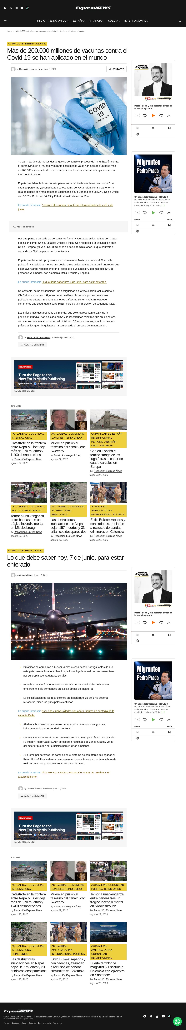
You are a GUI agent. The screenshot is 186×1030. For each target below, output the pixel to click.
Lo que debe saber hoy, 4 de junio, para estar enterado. (74, 282)
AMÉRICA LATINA (101, 510)
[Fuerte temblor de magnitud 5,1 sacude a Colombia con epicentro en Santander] (108, 932)
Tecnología (57, 1023)
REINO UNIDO (73, 437)
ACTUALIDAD (16, 43)
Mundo (6, 1023)
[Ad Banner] (68, 374)
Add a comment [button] (34, 344)
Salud (23, 1023)
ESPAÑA (117, 434)
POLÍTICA (17, 510)
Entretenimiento (44, 1023)
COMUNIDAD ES (101, 434)
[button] (5, 21)
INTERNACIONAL (35, 43)
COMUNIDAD (36, 434)
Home (9, 31)
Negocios (15, 1023)
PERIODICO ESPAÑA (103, 441)
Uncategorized (102, 445)
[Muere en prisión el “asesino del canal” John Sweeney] (68, 419)
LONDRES (57, 437)
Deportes (32, 1023)
